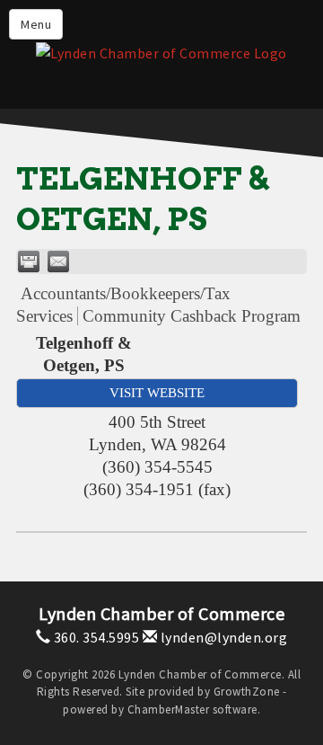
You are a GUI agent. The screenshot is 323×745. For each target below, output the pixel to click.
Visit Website (157, 392)
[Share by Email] (58, 261)
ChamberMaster (168, 709)
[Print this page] (28, 261)
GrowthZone (247, 691)
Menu (36, 24)
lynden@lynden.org (222, 637)
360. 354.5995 (94, 637)
